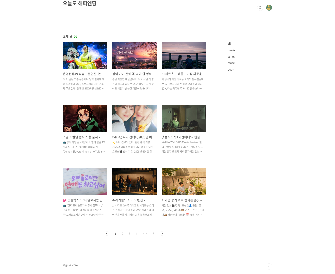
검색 (260, 8)
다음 (162, 233)
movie (231, 50)
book (231, 69)
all (229, 43)
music (231, 63)
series (231, 56)
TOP (269, 266)
